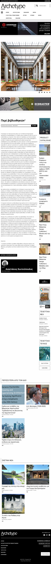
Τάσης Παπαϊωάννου (5, 519)
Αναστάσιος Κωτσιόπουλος (5, 414)
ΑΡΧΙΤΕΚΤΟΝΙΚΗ (16, 12)
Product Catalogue (45, 553)
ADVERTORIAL (9, 18)
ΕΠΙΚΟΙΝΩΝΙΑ (3, 554)
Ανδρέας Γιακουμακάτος (5, 490)
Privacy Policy (23, 560)
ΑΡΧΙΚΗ (7, 12)
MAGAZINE (18, 18)
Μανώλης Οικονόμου (29, 490)
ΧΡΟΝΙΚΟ (32, 15)
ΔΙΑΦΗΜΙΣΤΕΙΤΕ (46, 545)
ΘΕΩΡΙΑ (34, 12)
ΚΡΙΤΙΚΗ (25, 15)
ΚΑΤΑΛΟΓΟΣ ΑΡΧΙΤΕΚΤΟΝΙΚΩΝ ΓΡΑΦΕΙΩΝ (9, 543)
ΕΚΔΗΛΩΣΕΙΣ (26, 12)
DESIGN (39, 15)
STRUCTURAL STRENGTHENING (12, 15)
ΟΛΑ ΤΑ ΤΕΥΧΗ (44, 363)
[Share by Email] (50, 92)
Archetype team (41, 319)
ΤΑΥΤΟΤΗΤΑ (3, 550)
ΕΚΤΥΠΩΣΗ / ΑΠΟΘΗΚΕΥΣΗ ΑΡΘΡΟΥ (8, 255)
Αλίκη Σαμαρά (41, 335)
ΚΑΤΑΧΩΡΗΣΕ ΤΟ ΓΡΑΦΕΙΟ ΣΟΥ (43, 540)
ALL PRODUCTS (44, 281)
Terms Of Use (28, 560)
